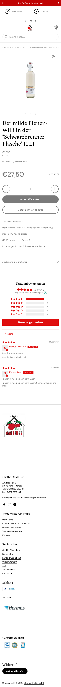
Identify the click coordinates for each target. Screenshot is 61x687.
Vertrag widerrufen (15, 671)
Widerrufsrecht (9, 561)
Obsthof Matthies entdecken (16, 523)
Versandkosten (21, 161)
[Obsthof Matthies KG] (29, 28)
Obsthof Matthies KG (34, 683)
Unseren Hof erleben (12, 527)
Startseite (6, 47)
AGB (4, 565)
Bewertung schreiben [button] (30, 322)
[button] (6, 189)
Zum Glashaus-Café (12, 531)
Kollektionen (20, 47)
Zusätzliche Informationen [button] (15, 262)
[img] (8, 342)
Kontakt (6, 535)
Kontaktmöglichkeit (11, 558)
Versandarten (8, 569)
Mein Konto (7, 519)
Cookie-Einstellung (11, 550)
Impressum (7, 573)
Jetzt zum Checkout (30, 209)
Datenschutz (8, 554)
